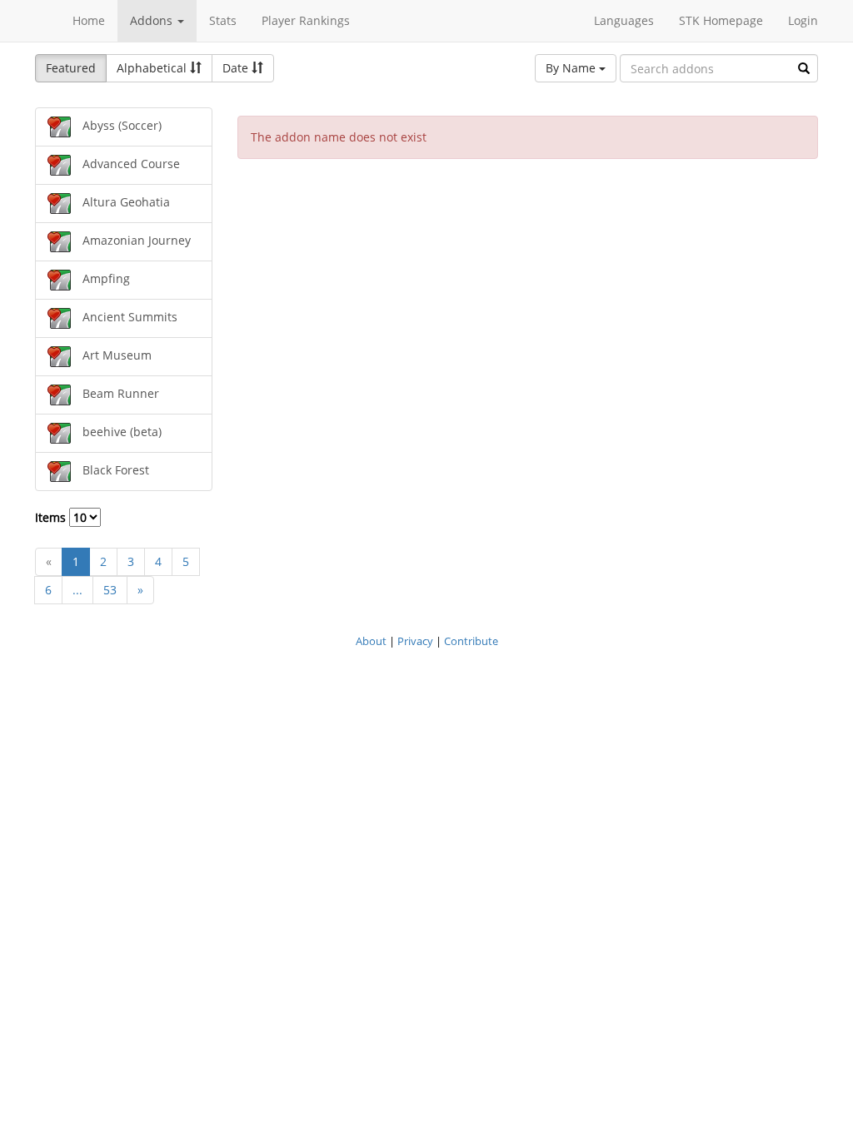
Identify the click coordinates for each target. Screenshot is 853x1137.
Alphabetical (153, 68)
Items (52, 517)
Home (88, 20)
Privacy (415, 640)
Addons (153, 20)
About (371, 640)
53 (110, 590)
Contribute (471, 640)
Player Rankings (306, 20)
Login (803, 20)
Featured (71, 68)
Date (237, 68)
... (77, 590)
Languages (624, 20)
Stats (223, 20)
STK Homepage (721, 20)
